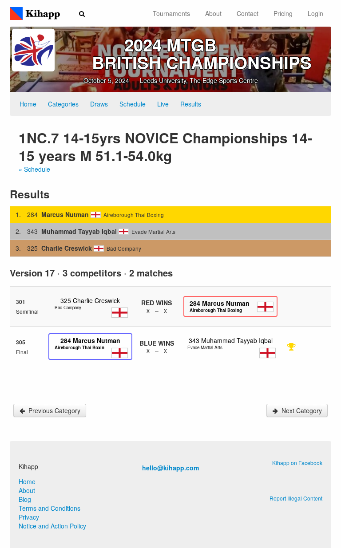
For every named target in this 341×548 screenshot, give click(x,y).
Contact (247, 13)
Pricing (283, 13)
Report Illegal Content (296, 498)
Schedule (132, 103)
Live (163, 103)
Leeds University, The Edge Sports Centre (199, 80)
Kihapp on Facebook (297, 462)
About (213, 13)
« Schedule (34, 169)
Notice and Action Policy (52, 525)
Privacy (29, 517)
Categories (63, 103)
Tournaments (171, 13)
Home (28, 103)
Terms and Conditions (49, 508)
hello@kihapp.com (170, 467)
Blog (25, 499)
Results (190, 103)
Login (315, 13)
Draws (99, 103)
